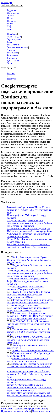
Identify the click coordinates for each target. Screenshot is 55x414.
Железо (10, 15)
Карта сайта (7, 408)
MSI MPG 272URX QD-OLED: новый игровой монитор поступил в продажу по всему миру (28, 340)
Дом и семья (13, 60)
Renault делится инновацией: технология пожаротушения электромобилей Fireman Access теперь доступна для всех (30, 303)
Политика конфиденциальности (31, 408)
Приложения (13, 44)
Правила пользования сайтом (16, 411)
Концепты (12, 58)
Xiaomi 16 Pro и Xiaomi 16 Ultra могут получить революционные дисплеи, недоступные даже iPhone (28, 295)
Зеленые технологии (17, 47)
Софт (9, 26)
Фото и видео (14, 36)
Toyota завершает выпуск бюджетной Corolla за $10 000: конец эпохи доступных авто (28, 332)
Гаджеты (11, 10)
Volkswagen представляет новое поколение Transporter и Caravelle (28, 235)
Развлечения (13, 55)
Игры (10, 18)
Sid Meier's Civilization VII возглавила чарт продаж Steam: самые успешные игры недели (28, 324)
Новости (11, 21)
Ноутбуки (12, 34)
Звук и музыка (14, 39)
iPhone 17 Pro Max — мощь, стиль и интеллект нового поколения (27, 359)
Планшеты (12, 52)
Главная (11, 73)
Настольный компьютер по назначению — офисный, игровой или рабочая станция (28, 245)
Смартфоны (13, 13)
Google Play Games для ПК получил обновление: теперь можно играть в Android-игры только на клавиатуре (29, 223)
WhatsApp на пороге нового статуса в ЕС (33, 350)
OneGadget (6, 2)
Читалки (11, 50)
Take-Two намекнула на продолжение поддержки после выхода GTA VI (28, 309)
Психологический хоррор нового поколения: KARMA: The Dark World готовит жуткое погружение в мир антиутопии (30, 316)
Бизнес (10, 42)
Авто (9, 29)
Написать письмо (41, 411)
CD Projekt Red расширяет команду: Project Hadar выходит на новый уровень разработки (29, 229)
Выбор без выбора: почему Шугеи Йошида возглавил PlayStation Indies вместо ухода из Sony (29, 210)
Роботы (11, 23)
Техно (10, 63)
